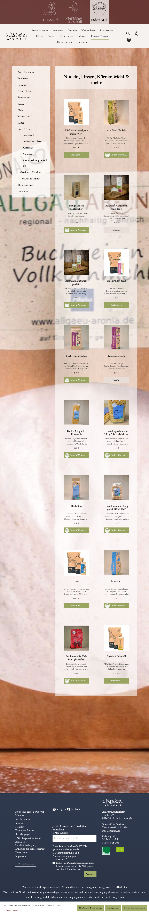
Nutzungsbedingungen (64, 855)
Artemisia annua (25, 72)
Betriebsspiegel (22, 834)
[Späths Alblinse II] (116, 638)
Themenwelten (25, 185)
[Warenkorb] (128, 40)
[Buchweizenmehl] (116, 337)
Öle (25, 166)
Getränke (28, 147)
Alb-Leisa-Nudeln (116, 130)
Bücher (21, 110)
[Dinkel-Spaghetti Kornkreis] (76, 412)
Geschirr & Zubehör (30, 172)
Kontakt (19, 823)
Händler (19, 826)
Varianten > (76, 154)
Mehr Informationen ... (12, 910)
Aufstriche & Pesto (32, 141)
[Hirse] (76, 562)
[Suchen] (128, 33)
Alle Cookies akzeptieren (134, 907)
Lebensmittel (27, 135)
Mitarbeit (20, 815)
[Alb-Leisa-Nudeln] (116, 112)
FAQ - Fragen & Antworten (29, 838)
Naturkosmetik (25, 116)
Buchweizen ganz (116, 280)
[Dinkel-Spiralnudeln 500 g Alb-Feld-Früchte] (116, 412)
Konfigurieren (113, 907)
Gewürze (21, 84)
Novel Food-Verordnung (31, 892)
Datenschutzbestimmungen (79, 862)
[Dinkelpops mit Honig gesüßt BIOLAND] (116, 487)
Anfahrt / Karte (23, 819)
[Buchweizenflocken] (76, 337)
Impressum (20, 856)
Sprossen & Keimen (30, 178)
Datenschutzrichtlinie (63, 852)
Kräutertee (22, 78)
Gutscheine (23, 191)
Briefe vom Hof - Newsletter (29, 811)
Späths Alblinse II (116, 656)
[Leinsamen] (116, 562)
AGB (84, 866)
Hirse (76, 581)
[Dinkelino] (76, 487)
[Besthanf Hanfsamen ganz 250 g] (116, 187)
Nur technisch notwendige (90, 907)
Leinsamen (116, 581)
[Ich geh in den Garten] (74, 12)
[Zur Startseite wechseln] (12, 37)
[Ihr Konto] (136, 33)
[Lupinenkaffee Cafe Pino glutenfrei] (76, 638)
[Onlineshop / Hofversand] (99, 12)
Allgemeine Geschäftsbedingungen (26, 843)
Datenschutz (21, 852)
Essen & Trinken (25, 129)
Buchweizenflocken (76, 355)
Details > (116, 230)
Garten (21, 122)
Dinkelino (76, 506)
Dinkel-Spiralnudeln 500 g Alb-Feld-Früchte (116, 432)
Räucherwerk (24, 97)
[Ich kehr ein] (49, 12)
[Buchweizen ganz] (116, 262)
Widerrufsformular (26, 863)
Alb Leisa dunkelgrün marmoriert (76, 132)
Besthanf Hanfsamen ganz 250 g (116, 207)
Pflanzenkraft (24, 91)
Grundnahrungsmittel (35, 160)
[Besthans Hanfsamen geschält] (76, 262)
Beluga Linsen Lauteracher (76, 207)
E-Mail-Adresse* (61, 832)
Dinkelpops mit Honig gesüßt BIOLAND (116, 508)
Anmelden (90, 874)
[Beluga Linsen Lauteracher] (76, 187)
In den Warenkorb (119, 154)
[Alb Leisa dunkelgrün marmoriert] (76, 112)
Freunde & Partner (24, 830)
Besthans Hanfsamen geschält (76, 282)
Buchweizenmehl (116, 355)
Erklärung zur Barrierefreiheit (30, 848)
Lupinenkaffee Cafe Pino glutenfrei (76, 658)
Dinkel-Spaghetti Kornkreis (76, 432)
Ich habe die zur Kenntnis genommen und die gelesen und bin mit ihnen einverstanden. (75, 866)
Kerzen (21, 103)
